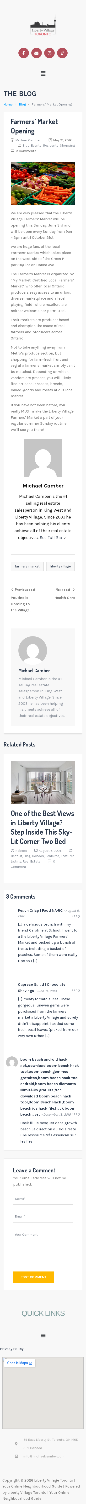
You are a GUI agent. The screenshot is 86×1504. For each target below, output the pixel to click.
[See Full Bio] (65, 537)
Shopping (67, 145)
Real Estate (31, 861)
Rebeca (21, 851)
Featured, (53, 856)
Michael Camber (28, 140)
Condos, (38, 856)
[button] (43, 73)
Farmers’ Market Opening (34, 126)
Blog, (26, 145)
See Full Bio (51, 537)
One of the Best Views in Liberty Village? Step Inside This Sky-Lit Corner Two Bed (42, 827)
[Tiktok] (62, 53)
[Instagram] (49, 53)
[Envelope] (36, 53)
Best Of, (17, 856)
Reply (75, 916)
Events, (37, 145)
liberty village (60, 566)
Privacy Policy (11, 1348)
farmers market (27, 566)
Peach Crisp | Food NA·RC (40, 910)
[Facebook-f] (23, 53)
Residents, (51, 145)
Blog (22, 104)
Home (8, 104)
